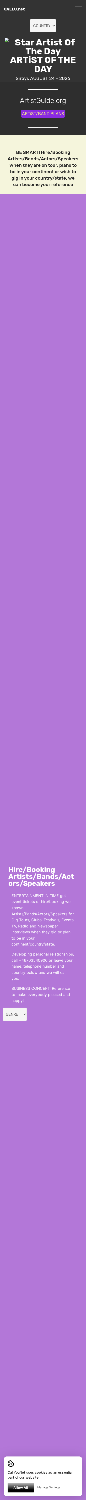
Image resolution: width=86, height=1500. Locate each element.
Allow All (20, 1487)
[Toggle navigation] (78, 8)
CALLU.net (14, 9)
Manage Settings (48, 1487)
